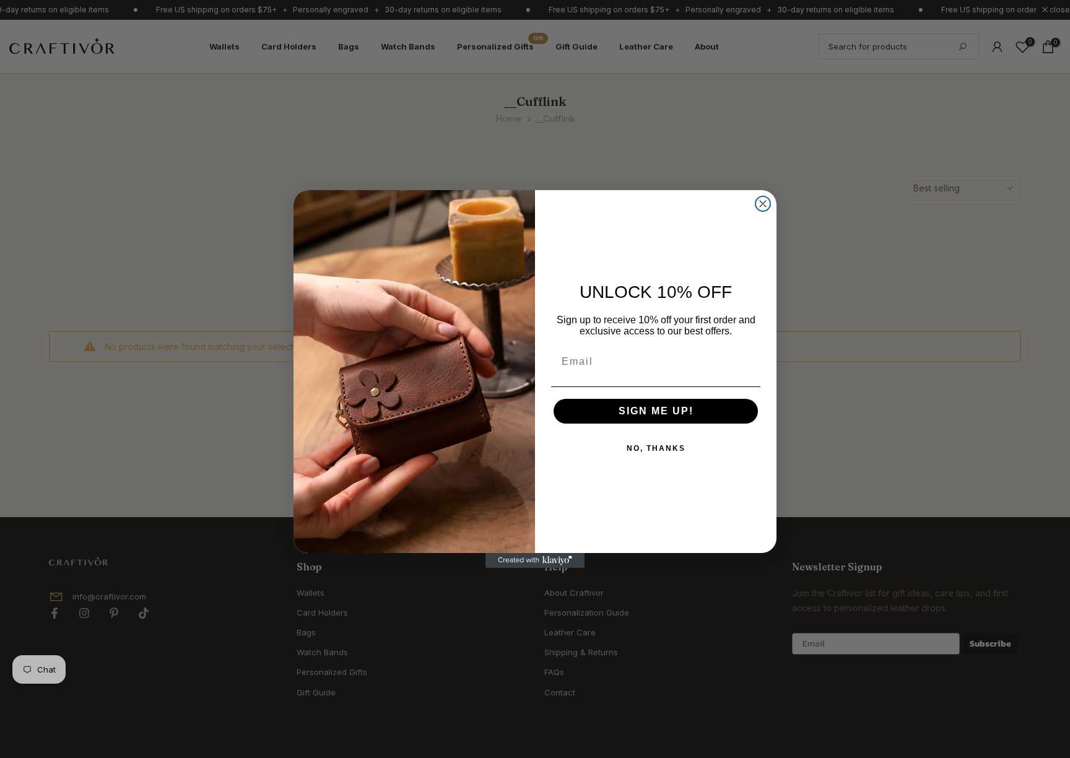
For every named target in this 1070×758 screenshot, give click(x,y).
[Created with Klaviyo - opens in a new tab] (535, 560)
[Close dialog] (762, 203)
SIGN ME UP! (656, 411)
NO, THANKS (656, 448)
